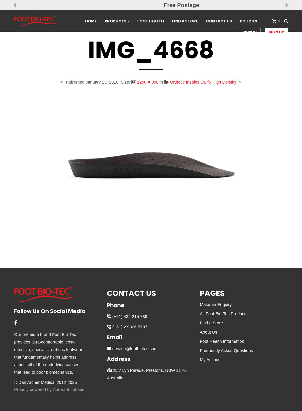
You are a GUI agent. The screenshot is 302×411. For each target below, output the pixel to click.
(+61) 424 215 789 (129, 316)
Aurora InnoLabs (68, 389)
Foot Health (150, 21)
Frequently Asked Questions (226, 350)
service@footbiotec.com (134, 348)
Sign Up (276, 32)
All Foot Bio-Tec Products (223, 313)
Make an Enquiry (216, 304)
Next (232, 82)
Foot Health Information (222, 341)
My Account (211, 359)
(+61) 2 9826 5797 (129, 327)
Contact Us (219, 21)
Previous (74, 82)
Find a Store (185, 21)
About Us (208, 332)
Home (91, 21)
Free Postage (151, 5)
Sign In (250, 32)
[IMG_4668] (150, 173)
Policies (248, 21)
